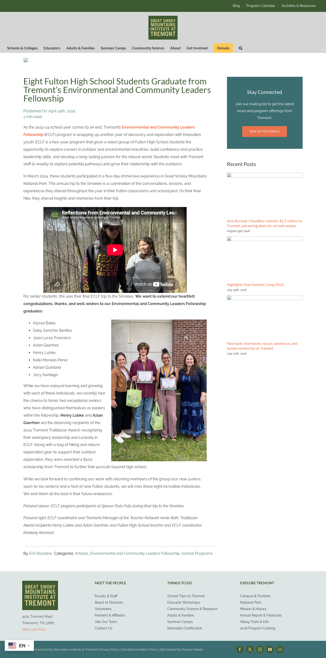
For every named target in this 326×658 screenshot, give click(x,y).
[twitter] (250, 649)
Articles (81, 553)
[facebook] (240, 649)
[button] (240, 48)
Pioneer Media (192, 649)
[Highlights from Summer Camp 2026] (265, 257)
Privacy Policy (110, 649)
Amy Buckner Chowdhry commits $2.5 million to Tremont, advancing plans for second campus (264, 223)
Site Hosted (168, 649)
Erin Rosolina (40, 553)
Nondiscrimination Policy (140, 649)
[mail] (280, 649)
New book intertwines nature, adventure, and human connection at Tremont (262, 345)
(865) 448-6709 (34, 629)
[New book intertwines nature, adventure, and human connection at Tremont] (265, 316)
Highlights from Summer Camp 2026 (255, 284)
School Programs (197, 553)
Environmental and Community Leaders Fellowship (135, 553)
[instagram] (260, 649)
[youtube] (270, 649)
